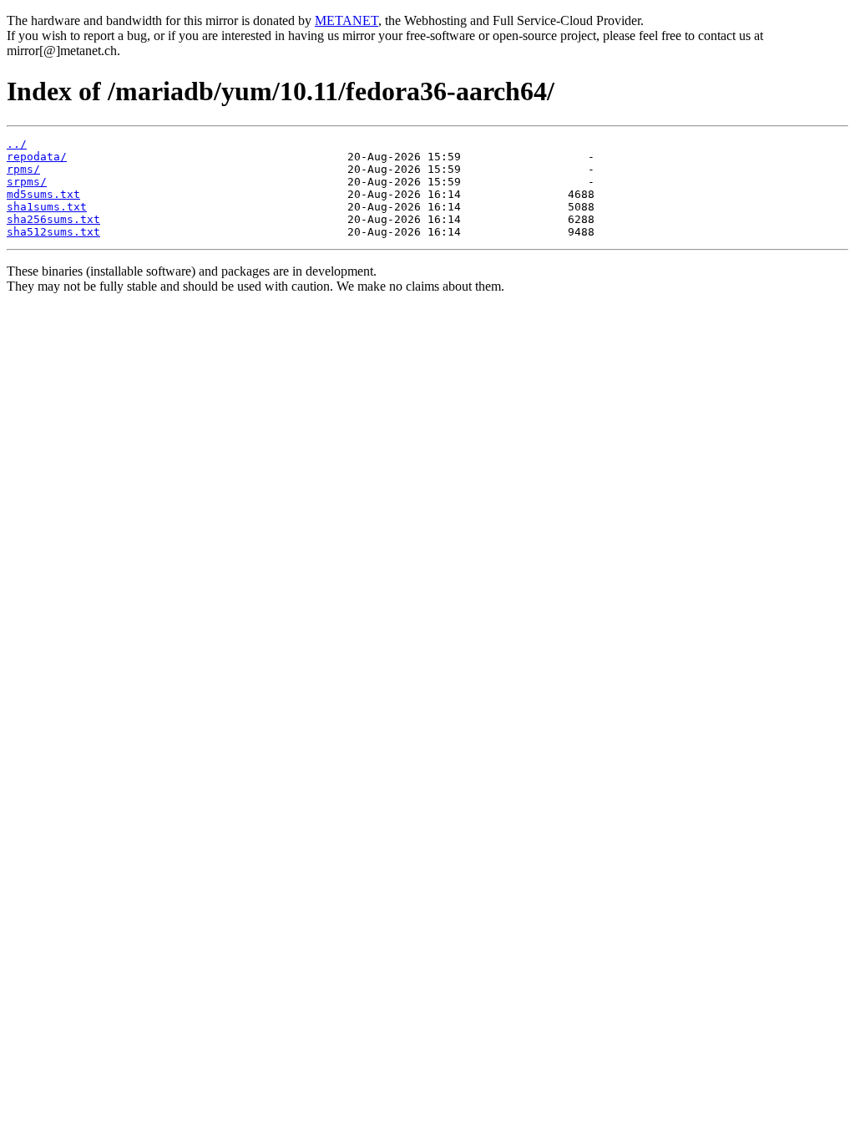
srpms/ (27, 181)
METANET (346, 20)
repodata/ (37, 156)
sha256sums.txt (53, 219)
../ (17, 144)
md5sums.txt (43, 194)
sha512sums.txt (53, 232)
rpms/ (23, 169)
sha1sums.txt (47, 206)
